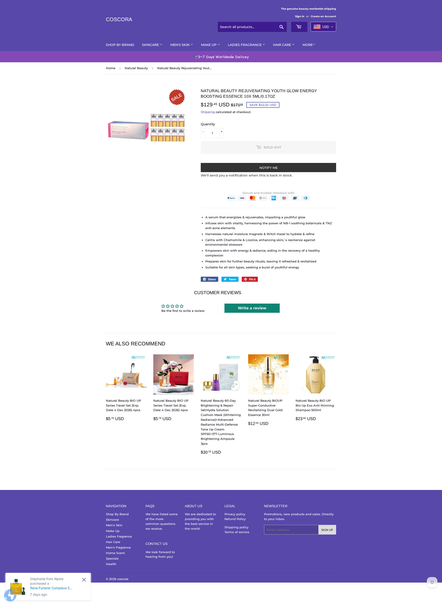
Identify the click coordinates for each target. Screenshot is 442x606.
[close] (437, 56)
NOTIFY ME (268, 168)
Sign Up (327, 530)
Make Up (209, 45)
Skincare (151, 45)
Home (110, 68)
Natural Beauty (136, 68)
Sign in (299, 16)
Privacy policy (234, 514)
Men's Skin (180, 45)
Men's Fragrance (118, 547)
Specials (112, 558)
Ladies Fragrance (245, 45)
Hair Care (282, 45)
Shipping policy (236, 527)
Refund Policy (235, 519)
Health (111, 564)
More (307, 45)
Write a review (252, 308)
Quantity (208, 124)
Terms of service (236, 532)
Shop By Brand (120, 45)
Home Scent (115, 553)
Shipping (208, 112)
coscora (119, 19)
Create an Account (323, 16)
